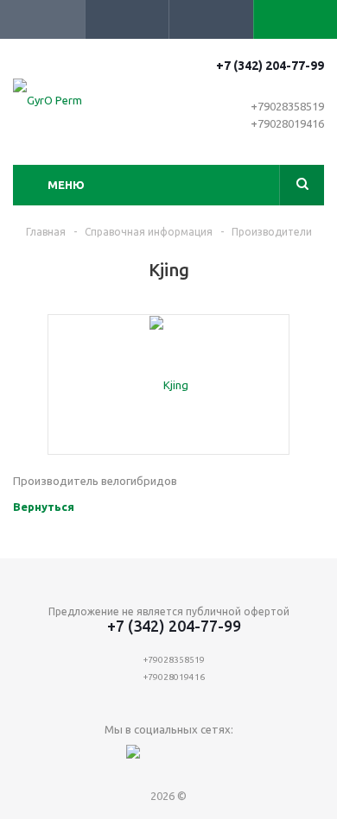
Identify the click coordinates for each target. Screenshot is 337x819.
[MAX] (133, 758)
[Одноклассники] (204, 758)
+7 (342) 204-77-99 (270, 66)
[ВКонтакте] (169, 758)
